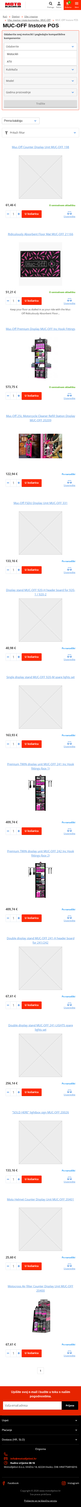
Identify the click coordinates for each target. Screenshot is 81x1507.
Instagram (73, 1483)
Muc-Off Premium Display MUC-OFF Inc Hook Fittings (40, 329)
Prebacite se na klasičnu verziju (40, 1500)
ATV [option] (9, 61)
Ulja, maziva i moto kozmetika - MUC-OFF (29, 20)
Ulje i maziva (31, 16)
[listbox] (40, 58)
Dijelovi (16, 16)
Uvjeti (5, 1420)
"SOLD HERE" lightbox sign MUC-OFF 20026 (40, 1112)
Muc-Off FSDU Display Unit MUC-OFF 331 (41, 503)
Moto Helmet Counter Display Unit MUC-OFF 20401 (40, 1199)
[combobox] (40, 46)
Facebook (13, 1483)
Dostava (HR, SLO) (13, 1439)
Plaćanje (7, 1429)
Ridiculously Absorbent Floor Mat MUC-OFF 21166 (40, 234)
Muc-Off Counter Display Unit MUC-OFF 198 (40, 147)
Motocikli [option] (12, 54)
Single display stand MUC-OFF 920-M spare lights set (40, 677)
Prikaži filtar (17, 132)
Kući (5, 16)
